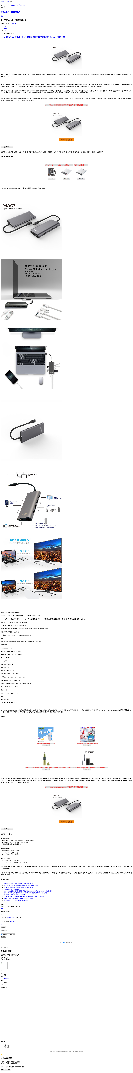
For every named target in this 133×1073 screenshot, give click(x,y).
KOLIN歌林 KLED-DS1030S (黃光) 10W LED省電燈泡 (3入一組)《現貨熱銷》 (25, 896)
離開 (9, 1070)
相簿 (5, 26)
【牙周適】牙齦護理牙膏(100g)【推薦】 (14, 894)
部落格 (5, 28)
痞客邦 (9, 917)
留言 (12, 917)
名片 (5, 30)
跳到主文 (3, 16)
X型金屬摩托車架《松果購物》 (12, 889)
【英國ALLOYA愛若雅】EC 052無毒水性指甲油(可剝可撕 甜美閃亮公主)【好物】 (26, 893)
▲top (2, 924)
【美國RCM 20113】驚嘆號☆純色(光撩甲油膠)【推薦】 (19, 883)
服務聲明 (81, 1051)
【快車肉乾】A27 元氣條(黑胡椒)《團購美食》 (16, 900)
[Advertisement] (66, 1013)
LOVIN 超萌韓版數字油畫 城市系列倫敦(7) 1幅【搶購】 (19, 887)
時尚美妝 (13, 23)
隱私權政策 (75, 1051)
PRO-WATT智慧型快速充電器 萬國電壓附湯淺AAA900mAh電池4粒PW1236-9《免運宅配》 (28, 891)
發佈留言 (3, 936)
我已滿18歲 (3, 1070)
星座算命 (12, 921)
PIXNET (55, 1051)
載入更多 (3, 927)
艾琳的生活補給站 (10, 12)
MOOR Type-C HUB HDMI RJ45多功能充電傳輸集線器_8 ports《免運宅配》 (35, 37)
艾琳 (2, 908)
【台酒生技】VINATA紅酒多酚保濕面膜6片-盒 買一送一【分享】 (21, 885)
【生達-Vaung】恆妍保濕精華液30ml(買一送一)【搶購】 (19, 898)
